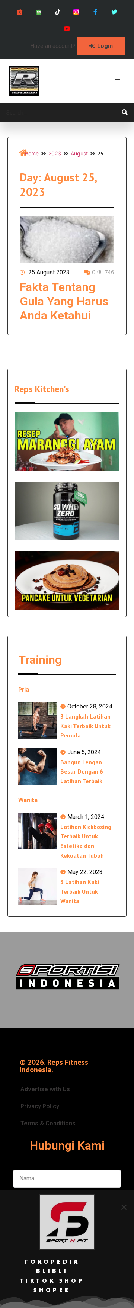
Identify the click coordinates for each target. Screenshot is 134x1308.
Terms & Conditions (48, 1123)
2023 (54, 153)
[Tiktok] (57, 12)
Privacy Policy (39, 1106)
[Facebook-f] (95, 12)
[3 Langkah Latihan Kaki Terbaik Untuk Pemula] (37, 720)
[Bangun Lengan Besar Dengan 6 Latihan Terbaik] (37, 766)
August (79, 153)
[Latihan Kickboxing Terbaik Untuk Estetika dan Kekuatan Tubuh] (37, 831)
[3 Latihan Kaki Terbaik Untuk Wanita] (37, 886)
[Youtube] (67, 28)
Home (32, 153)
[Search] (124, 112)
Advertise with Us (45, 1089)
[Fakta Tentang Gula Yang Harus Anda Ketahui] (67, 239)
